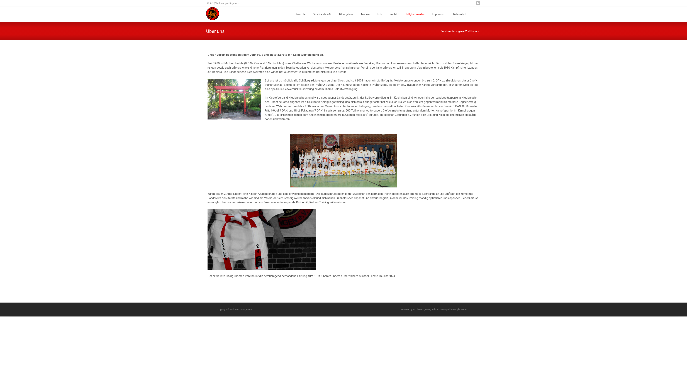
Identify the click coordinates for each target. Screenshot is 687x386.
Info (379, 14)
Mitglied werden (415, 14)
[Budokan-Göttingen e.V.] (209, 13)
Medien (365, 14)
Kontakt (394, 14)
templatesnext (460, 309)
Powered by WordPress (412, 309)
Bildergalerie (346, 14)
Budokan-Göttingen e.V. (454, 31)
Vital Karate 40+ (322, 14)
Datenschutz (460, 14)
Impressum (438, 14)
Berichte (301, 14)
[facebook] (478, 4)
